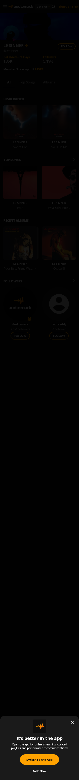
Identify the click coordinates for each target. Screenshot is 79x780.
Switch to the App (39, 759)
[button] (39, 390)
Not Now (39, 771)
